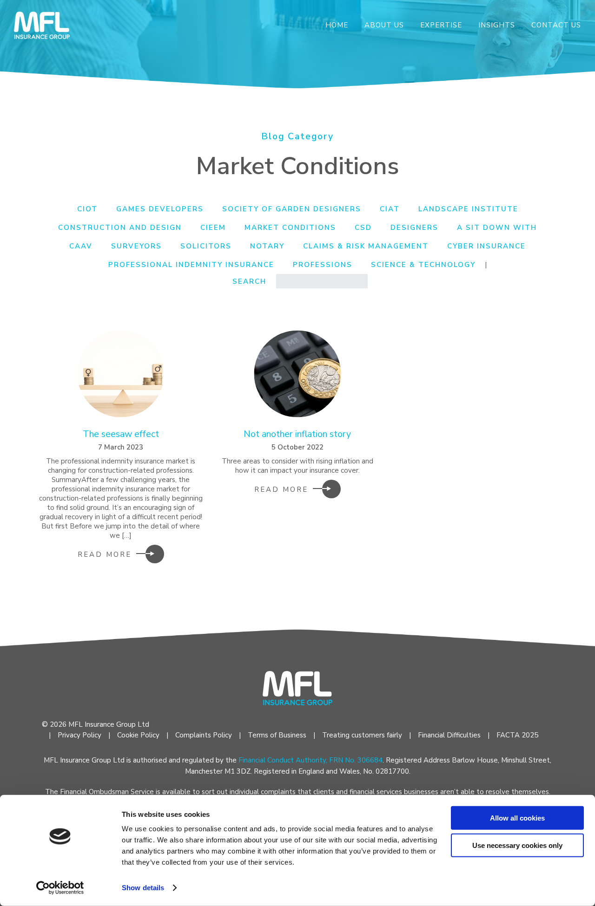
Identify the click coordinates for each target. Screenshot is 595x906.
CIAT (390, 209)
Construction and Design (120, 227)
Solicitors (205, 246)
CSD (363, 227)
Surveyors (136, 246)
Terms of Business (277, 735)
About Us (384, 25)
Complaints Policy (203, 735)
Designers (414, 227)
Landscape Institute (468, 209)
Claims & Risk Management (366, 246)
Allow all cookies (517, 818)
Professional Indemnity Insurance (191, 264)
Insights (496, 25)
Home (336, 25)
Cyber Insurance (486, 246)
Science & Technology (423, 264)
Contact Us (556, 25)
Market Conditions (290, 227)
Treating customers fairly (362, 735)
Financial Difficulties (449, 735)
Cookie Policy (138, 735)
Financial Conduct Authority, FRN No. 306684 (310, 760)
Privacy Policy (79, 735)
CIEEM (213, 227)
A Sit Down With (497, 227)
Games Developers (160, 209)
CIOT (87, 209)
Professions (322, 264)
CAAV (81, 246)
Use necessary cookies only (517, 845)
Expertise (441, 25)
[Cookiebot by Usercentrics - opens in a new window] (60, 888)
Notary (267, 246)
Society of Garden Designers (291, 209)
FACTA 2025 (517, 735)
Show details (143, 888)
